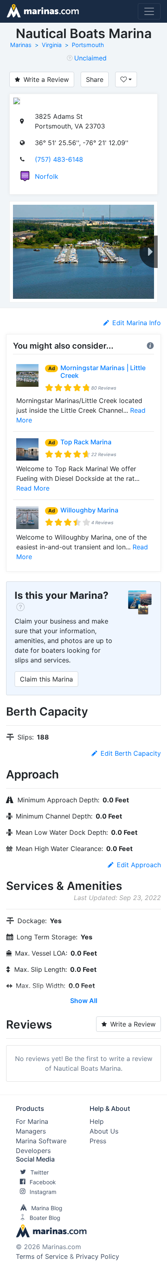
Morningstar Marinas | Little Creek (103, 371)
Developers (33, 1151)
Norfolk (46, 176)
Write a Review (46, 79)
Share (94, 79)
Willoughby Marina (89, 510)
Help (97, 1121)
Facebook (43, 1182)
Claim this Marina (46, 679)
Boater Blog (45, 1217)
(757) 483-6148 (59, 159)
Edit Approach (139, 865)
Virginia (52, 44)
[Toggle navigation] (149, 11)
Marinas (21, 44)
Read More (32, 488)
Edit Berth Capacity (131, 753)
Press (98, 1141)
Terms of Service (42, 1256)
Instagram (43, 1191)
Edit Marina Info (136, 323)
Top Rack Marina (85, 442)
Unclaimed (90, 58)
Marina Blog (46, 1208)
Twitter (39, 1172)
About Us (104, 1131)
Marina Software (41, 1141)
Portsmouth (88, 44)
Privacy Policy (97, 1256)
